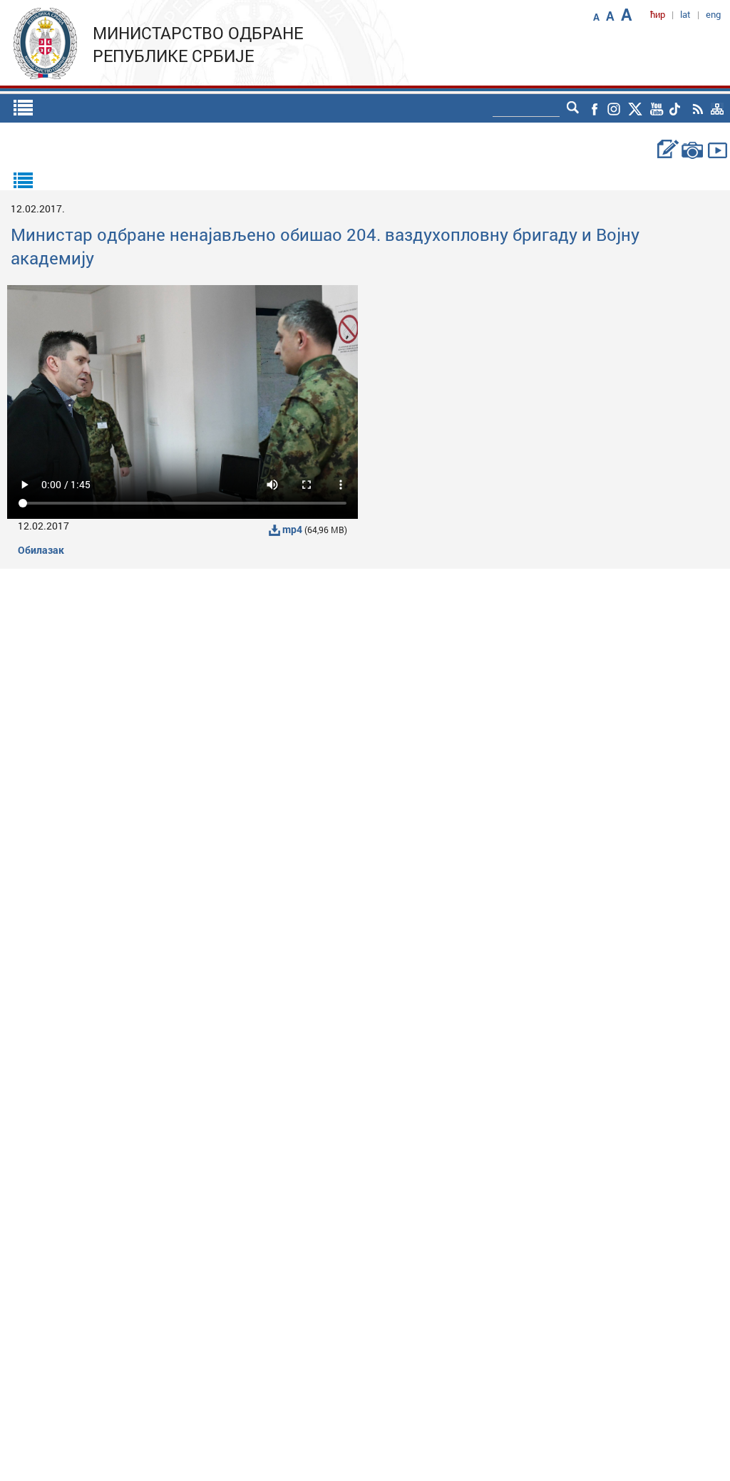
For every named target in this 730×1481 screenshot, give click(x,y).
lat (685, 14)
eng (713, 14)
